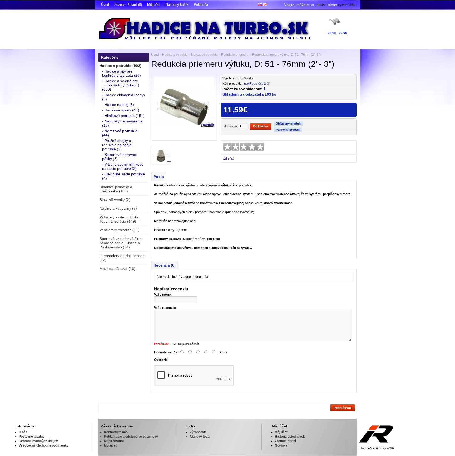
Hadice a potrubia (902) (120, 66)
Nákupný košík (177, 5)
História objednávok (290, 436)
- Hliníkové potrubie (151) (123, 116)
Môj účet (153, 5)
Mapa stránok (114, 441)
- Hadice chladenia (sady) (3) (123, 97)
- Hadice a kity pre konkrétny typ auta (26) (121, 73)
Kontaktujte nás (116, 432)
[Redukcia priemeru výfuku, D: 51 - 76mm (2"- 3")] (184, 136)
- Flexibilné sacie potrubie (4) (123, 176)
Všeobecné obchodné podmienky (43, 445)
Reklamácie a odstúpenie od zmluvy (131, 436)
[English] (265, 4)
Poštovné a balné (31, 436)
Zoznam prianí (285, 441)
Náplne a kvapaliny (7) (118, 208)
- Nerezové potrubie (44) (119, 133)
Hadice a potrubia (175, 55)
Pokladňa (201, 5)
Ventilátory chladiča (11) (119, 230)
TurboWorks (244, 78)
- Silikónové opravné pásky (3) (119, 156)
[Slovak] (260, 4)
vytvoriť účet (346, 5)
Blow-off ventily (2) (115, 200)
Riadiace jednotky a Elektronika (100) (116, 189)
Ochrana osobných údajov (38, 441)
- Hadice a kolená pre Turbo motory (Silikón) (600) (120, 85)
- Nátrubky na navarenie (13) (122, 123)
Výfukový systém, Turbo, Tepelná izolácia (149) (120, 219)
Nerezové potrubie (204, 55)
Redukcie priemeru (235, 55)
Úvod (105, 5)
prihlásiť (321, 5)
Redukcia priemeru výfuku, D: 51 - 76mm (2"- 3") (286, 55)
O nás (23, 432)
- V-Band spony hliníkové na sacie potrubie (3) (123, 166)
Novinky (281, 445)
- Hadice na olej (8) (118, 105)
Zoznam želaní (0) (128, 5)
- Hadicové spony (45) (120, 110)
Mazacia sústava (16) (117, 269)
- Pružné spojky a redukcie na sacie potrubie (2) (116, 145)
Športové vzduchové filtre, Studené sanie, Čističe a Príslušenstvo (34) (121, 243)
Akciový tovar (200, 436)
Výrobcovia (198, 432)
